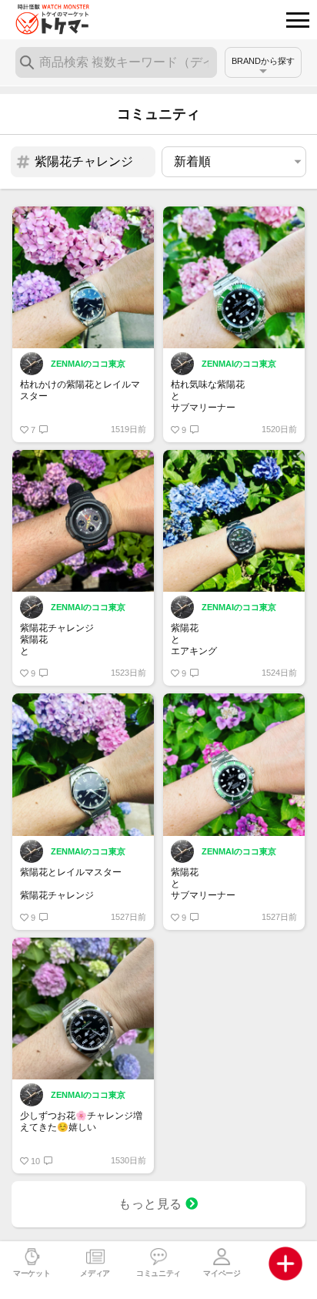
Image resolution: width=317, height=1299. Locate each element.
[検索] (26, 62)
